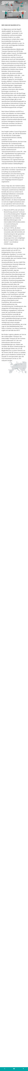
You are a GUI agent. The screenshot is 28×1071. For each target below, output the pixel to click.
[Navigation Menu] (26, 3)
